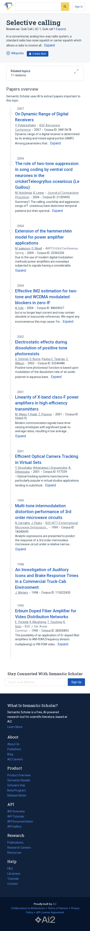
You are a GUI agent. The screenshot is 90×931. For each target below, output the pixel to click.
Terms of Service (58, 908)
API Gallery (14, 826)
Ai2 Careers (15, 760)
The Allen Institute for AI (45, 920)
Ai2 (55, 904)
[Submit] (65, 7)
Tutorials (13, 878)
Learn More (14, 727)
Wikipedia (15, 53)
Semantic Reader (18, 780)
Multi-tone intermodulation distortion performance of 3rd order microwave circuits (43, 511)
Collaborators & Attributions (28, 908)
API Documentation (20, 822)
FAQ (10, 868)
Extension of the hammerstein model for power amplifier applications (43, 236)
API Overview (16, 811)
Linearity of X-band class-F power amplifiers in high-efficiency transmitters (47, 403)
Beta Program (16, 790)
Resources (14, 853)
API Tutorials (15, 816)
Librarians (13, 873)
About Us (13, 744)
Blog (12, 755)
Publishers (14, 749)
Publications (15, 843)
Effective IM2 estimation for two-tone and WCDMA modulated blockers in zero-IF (46, 296)
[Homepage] (8, 7)
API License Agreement (50, 912)
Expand (61, 29)
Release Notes (16, 795)
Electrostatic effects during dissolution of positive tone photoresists (41, 347)
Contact (12, 883)
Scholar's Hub (16, 785)
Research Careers (19, 848)
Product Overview (19, 775)
